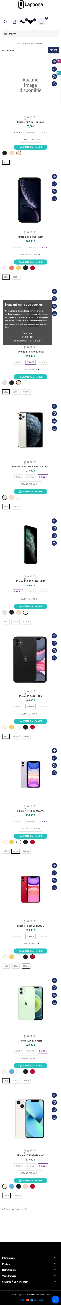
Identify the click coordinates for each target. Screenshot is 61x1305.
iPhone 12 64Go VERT (30, 1040)
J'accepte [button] (27, 333)
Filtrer (53, 50)
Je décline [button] (27, 337)
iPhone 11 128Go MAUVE (30, 811)
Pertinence (6, 50)
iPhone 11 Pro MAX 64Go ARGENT (30, 466)
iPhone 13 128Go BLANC (30, 1155)
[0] (22, 22)
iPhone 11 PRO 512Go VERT (30, 581)
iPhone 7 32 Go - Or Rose (30, 122)
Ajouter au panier (31, 147)
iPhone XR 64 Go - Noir (30, 236)
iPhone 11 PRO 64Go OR (31, 351)
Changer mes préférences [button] (27, 341)
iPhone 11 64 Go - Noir (31, 696)
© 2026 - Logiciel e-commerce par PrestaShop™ (30, 1294)
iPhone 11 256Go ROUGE (30, 925)
